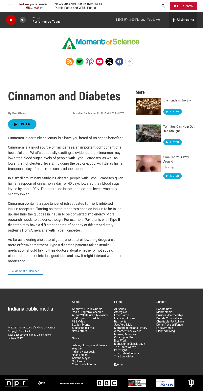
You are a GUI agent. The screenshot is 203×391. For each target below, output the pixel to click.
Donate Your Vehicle (169, 318)
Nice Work (120, 340)
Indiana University (45, 327)
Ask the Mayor (81, 358)
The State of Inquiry (126, 353)
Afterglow (120, 312)
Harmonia (120, 321)
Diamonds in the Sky (177, 100)
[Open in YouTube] (99, 62)
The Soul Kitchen (124, 356)
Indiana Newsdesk (83, 351)
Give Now (185, 6)
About (76, 301)
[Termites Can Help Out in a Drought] (148, 133)
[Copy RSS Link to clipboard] (70, 62)
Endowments (164, 327)
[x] (109, 62)
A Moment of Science (25, 271)
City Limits (78, 361)
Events (118, 364)
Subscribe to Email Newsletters (83, 329)
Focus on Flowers (125, 318)
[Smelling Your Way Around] (148, 163)
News (75, 338)
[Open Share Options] (129, 62)
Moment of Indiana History (130, 327)
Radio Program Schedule (87, 312)
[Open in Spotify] (80, 62)
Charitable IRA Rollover (170, 321)
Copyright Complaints (19, 331)
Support (161, 301)
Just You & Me (123, 324)
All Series (120, 309)
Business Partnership (169, 315)
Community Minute (84, 364)
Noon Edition (80, 354)
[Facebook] (119, 62)
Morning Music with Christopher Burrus (126, 336)
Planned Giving (165, 331)
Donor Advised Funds (169, 324)
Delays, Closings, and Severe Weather (89, 347)
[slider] (29, 20)
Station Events (81, 324)
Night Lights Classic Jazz (129, 343)
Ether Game (121, 315)
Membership (164, 312)
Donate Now (164, 309)
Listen (118, 301)
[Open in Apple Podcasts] (90, 62)
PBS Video (78, 321)
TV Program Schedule (86, 318)
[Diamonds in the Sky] (148, 106)
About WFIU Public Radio (87, 309)
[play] (11, 20)
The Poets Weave (125, 347)
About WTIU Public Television (90, 315)
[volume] (22, 19)
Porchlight (120, 350)
